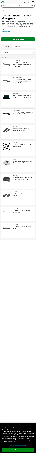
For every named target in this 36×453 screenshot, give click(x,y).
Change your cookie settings (18, 445)
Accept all (18, 449)
